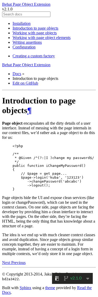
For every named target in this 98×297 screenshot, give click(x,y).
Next (6, 262)
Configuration (24, 47)
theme (50, 287)
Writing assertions (27, 42)
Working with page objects (35, 33)
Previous (18, 262)
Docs (17, 74)
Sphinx (25, 287)
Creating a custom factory (34, 56)
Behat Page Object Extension (26, 4)
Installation (22, 23)
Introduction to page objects (35, 28)
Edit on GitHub (25, 83)
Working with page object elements (42, 37)
